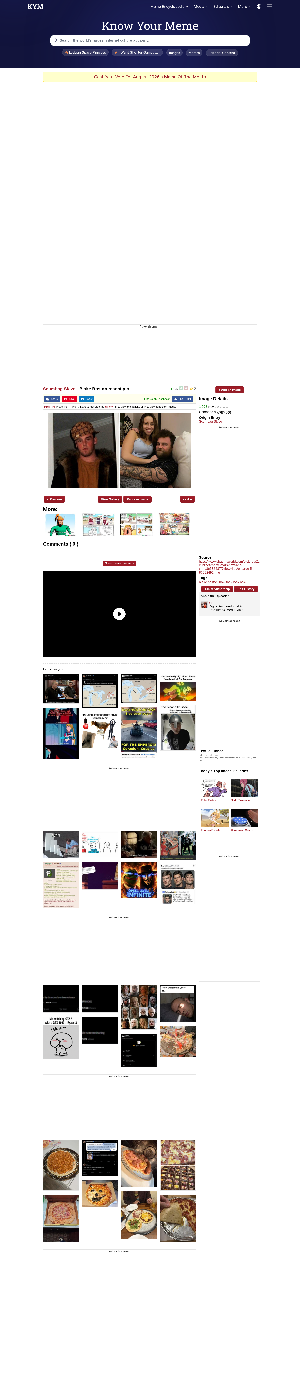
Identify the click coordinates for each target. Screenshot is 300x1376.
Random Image (137, 499)
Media (199, 6)
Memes (194, 53)
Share (53, 399)
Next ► (187, 499)
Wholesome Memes (242, 830)
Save (71, 399)
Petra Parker (208, 800)
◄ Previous (54, 499)
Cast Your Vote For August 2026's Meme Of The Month (150, 76)
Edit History (246, 589)
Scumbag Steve (59, 388)
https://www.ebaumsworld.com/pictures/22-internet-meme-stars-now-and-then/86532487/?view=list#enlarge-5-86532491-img (230, 567)
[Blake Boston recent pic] (119, 450)
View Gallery (110, 499)
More (242, 6)
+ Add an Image (230, 389)
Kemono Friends (210, 830)
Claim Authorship (217, 589)
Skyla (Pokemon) (240, 800)
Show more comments (119, 563)
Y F (211, 603)
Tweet (88, 399)
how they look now (232, 582)
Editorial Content (222, 53)
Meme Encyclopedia (167, 6)
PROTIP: (49, 406)
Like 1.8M (184, 399)
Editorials (221, 6)
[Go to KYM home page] (35, 8)
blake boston (208, 582)
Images (174, 53)
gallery (109, 406)
